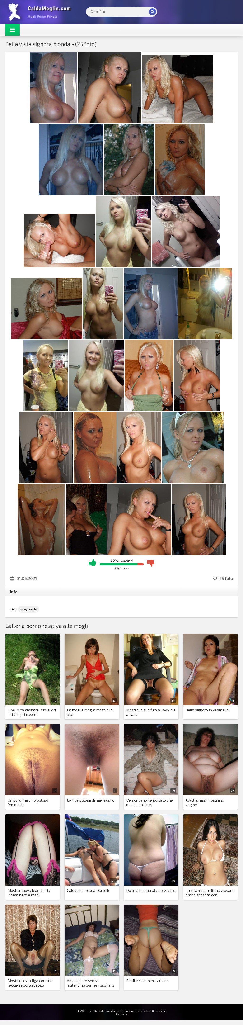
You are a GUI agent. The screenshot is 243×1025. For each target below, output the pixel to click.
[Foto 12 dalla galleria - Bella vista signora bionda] (151, 337)
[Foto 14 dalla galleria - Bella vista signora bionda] (45, 409)
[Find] (152, 11)
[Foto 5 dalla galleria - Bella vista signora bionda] (129, 193)
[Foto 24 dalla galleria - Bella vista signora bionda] (139, 553)
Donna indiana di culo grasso (150, 890)
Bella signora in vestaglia (207, 709)
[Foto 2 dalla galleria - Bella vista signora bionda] (109, 121)
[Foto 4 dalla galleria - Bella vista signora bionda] (71, 193)
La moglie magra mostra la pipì (89, 712)
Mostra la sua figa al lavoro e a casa (151, 712)
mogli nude (28, 609)
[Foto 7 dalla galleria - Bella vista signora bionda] (59, 265)
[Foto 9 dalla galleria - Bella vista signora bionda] (186, 265)
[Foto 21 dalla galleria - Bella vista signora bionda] (193, 481)
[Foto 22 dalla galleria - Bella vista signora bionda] (41, 553)
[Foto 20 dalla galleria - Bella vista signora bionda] (139, 481)
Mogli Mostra (40, 12)
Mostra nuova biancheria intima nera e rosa (29, 892)
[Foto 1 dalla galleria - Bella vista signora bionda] (53, 121)
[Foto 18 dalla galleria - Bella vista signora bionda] (46, 481)
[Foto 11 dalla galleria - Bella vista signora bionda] (103, 337)
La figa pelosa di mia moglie (90, 800)
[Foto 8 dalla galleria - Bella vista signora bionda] (123, 265)
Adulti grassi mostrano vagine (205, 802)
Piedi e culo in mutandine (147, 980)
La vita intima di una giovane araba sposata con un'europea (210, 892)
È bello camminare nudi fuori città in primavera (32, 712)
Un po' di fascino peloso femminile (28, 802)
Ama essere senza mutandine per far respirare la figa (90, 983)
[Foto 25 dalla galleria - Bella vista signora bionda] (199, 553)
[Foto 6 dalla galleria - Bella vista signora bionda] (180, 193)
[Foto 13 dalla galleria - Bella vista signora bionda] (205, 337)
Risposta (121, 1014)
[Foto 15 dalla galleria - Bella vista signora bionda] (96, 409)
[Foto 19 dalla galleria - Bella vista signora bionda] (95, 481)
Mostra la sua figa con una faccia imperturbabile (30, 982)
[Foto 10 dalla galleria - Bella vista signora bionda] (46, 337)
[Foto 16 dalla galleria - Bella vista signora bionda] (149, 409)
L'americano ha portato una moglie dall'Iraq (149, 802)
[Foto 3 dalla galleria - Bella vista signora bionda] (177, 121)
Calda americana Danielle (88, 890)
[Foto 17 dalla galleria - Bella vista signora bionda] (197, 409)
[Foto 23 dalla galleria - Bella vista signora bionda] (86, 553)
